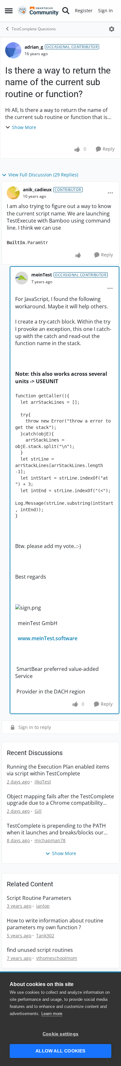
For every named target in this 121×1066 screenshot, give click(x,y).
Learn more (51, 1013)
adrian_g (34, 47)
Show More (24, 127)
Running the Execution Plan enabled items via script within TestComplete (58, 770)
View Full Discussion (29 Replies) (43, 175)
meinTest (41, 275)
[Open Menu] (111, 29)
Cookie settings (60, 1033)
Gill (38, 811)
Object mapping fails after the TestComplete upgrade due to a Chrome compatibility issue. (60, 800)
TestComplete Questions (34, 29)
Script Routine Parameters (39, 898)
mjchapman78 (50, 840)
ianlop (43, 906)
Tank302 (45, 935)
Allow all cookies (60, 1051)
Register (84, 10)
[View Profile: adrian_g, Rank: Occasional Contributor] (13, 50)
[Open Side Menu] (9, 10)
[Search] (66, 11)
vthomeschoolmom (56, 958)
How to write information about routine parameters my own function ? (55, 924)
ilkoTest (43, 782)
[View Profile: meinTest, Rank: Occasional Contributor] (21, 278)
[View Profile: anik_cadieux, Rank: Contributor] (13, 192)
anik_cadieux (37, 189)
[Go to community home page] (38, 10)
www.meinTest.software (47, 638)
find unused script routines (40, 950)
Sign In (105, 10)
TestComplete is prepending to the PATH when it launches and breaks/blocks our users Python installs (56, 829)
